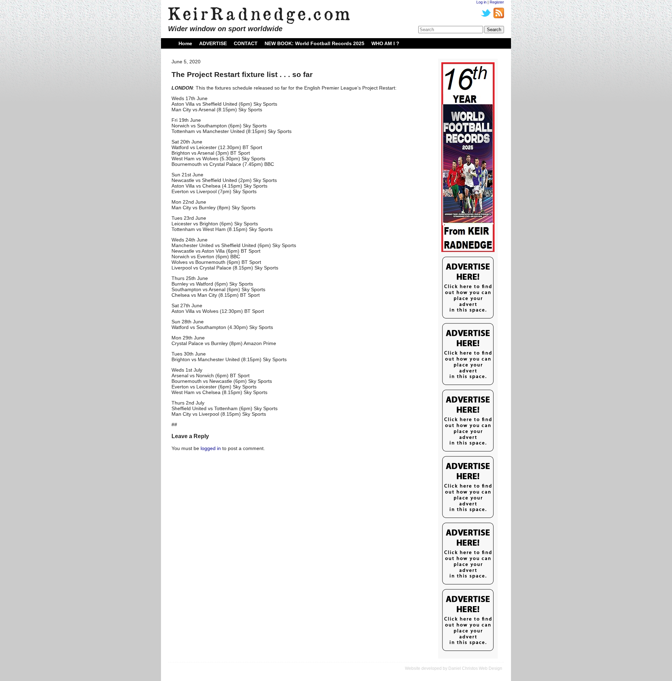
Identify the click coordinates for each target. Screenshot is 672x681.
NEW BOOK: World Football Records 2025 (314, 43)
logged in (211, 448)
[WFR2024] (468, 157)
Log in (481, 2)
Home (185, 43)
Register (497, 2)
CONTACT (246, 43)
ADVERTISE (213, 43)
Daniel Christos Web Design (475, 668)
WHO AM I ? (385, 43)
